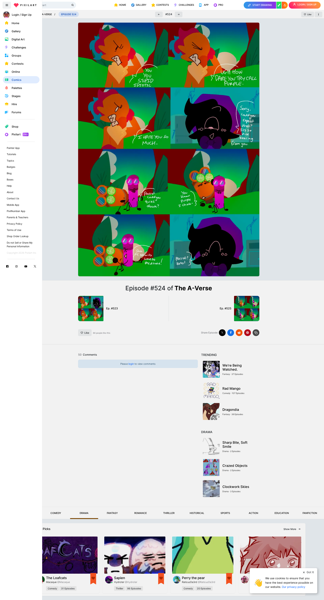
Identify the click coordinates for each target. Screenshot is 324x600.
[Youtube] (25, 266)
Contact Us (13, 198)
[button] (285, 5)
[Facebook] (7, 266)
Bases (10, 179)
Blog (9, 173)
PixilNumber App (16, 211)
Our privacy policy (293, 587)
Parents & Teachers (17, 217)
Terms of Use (14, 230)
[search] (73, 5)
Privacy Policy (14, 223)
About (10, 192)
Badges (11, 166)
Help (9, 185)
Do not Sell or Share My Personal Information (20, 244)
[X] (34, 266)
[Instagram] (16, 266)
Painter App (13, 147)
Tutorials (11, 154)
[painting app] (278, 5)
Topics (10, 160)
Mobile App (13, 204)
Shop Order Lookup (18, 236)
